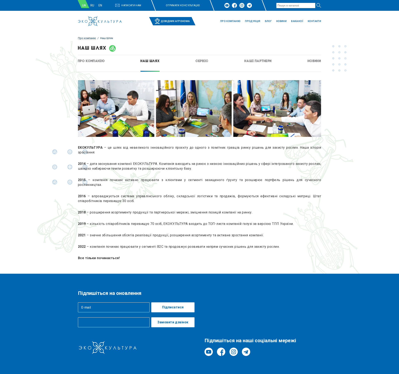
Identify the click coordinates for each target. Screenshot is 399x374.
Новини (281, 21)
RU (92, 5)
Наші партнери (258, 61)
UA (84, 5)
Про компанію (230, 21)
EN (100, 5)
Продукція (252, 21)
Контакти (314, 21)
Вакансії (297, 21)
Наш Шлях (150, 61)
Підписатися (172, 307)
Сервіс (202, 61)
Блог (268, 21)
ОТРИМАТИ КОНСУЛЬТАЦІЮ (183, 5)
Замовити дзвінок (172, 322)
